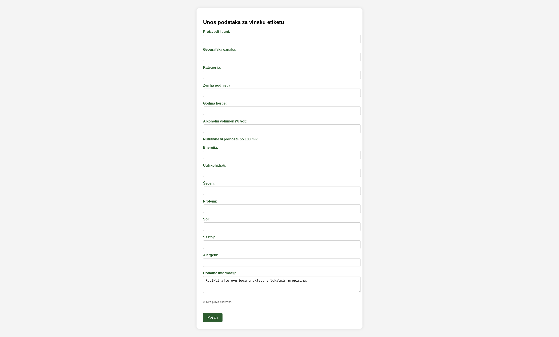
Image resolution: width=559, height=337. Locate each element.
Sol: (206, 219)
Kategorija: (212, 67)
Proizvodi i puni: (216, 31)
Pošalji (212, 317)
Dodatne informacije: (220, 273)
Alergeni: (210, 255)
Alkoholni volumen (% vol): (225, 121)
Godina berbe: (215, 103)
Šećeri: (209, 183)
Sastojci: (210, 237)
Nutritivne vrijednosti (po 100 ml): (230, 139)
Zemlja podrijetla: (217, 85)
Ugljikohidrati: (214, 165)
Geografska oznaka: (219, 49)
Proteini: (210, 201)
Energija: (210, 147)
